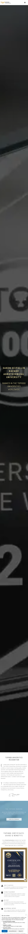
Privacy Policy (8, 919)
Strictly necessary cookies (9, 921)
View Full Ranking (14, 819)
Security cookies (7, 927)
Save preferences (12, 931)
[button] (24, 2)
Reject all (20, 931)
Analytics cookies (7, 925)
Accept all (5, 931)
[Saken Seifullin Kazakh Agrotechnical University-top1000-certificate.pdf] (25, 879)
